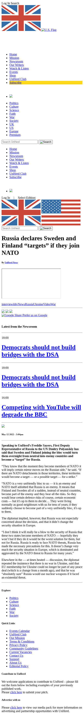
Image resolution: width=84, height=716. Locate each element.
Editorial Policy (19, 666)
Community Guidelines (23, 648)
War (11, 117)
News (21, 304)
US (11, 127)
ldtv (15, 304)
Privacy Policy (18, 645)
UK (11, 124)
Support (14, 659)
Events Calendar (19, 631)
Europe (13, 131)
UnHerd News (11, 262)
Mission (14, 58)
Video (47, 304)
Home (13, 54)
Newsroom (16, 61)
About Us (15, 662)
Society (14, 120)
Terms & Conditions (21, 641)
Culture (14, 106)
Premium (15, 135)
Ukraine (38, 304)
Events (13, 72)
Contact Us (16, 655)
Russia (29, 304)
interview (7, 304)
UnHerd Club (17, 79)
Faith (12, 113)
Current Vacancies (20, 652)
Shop (12, 75)
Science (14, 110)
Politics (13, 103)
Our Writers (16, 65)
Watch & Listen (19, 68)
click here (16, 692)
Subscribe (15, 82)
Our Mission (17, 638)
